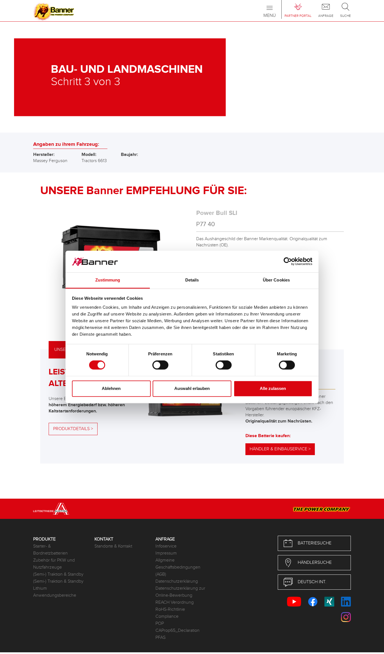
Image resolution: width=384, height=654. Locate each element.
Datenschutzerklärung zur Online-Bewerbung (180, 592)
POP (159, 623)
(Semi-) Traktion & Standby (58, 574)
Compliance (167, 616)
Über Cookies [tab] (276, 280)
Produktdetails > (73, 429)
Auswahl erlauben (192, 388)
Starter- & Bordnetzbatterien (50, 550)
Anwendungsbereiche (54, 595)
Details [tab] (192, 280)
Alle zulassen (273, 388)
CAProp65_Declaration (177, 630)
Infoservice (166, 546)
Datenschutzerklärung (176, 581)
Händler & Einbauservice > (280, 449)
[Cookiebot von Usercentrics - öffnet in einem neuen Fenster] (287, 261)
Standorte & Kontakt (113, 546)
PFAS (160, 637)
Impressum (166, 553)
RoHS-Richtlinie (170, 609)
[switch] (160, 365)
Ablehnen (111, 388)
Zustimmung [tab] (107, 280)
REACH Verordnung (174, 602)
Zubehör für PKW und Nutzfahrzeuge (54, 564)
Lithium (40, 588)
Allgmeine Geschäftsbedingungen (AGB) (177, 567)
